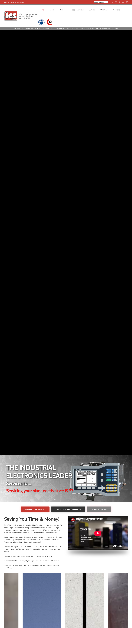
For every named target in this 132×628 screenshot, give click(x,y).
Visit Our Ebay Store (33, 509)
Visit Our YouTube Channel (66, 509)
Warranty (104, 10)
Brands (62, 10)
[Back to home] (21, 16)
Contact (116, 10)
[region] (66, 478)
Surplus (92, 10)
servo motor (30, 28)
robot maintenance (104, 28)
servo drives (58, 28)
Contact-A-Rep (100, 509)
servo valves (44, 28)
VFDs (117, 28)
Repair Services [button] (77, 10)
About (51, 10)
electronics (18, 28)
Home (41, 10)
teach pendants (87, 28)
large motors (72, 28)
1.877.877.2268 (9, 2)
